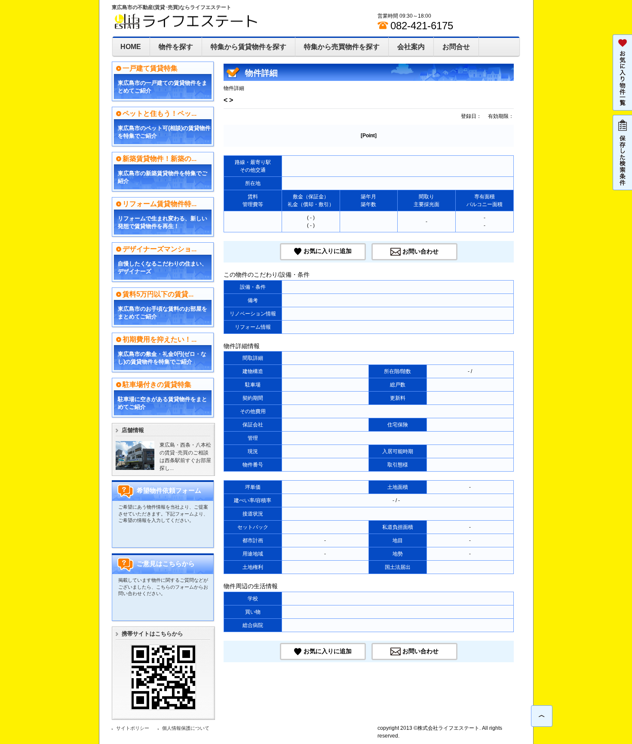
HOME (130, 46)
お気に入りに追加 (328, 251)
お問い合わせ (420, 251)
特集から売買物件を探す (342, 46)
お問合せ (456, 46)
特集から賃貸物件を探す (248, 46)
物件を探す (176, 46)
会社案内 (411, 46)
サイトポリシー (132, 728)
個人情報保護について (185, 728)
